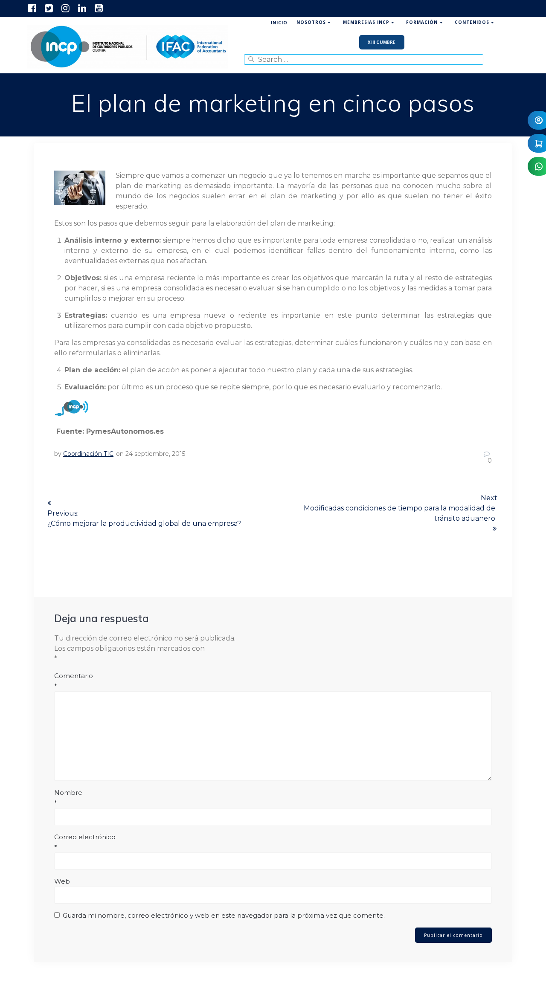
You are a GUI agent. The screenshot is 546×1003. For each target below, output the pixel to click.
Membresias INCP (366, 22)
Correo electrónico (85, 842)
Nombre (68, 797)
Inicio (279, 23)
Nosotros (311, 22)
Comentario (73, 681)
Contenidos (472, 22)
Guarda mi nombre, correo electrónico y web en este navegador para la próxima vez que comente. (224, 915)
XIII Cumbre (381, 42)
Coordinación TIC (88, 454)
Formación (422, 22)
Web (62, 881)
